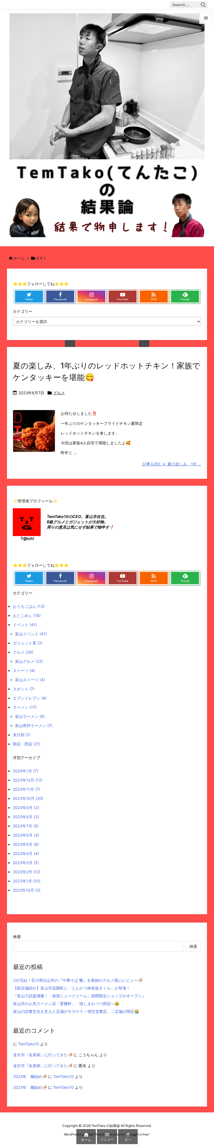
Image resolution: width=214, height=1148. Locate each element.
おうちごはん (29, 606)
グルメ (59, 392)
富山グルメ (29, 661)
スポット (24, 688)
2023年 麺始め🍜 (30, 1076)
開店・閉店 (26, 744)
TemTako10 (28, 1044)
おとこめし (27, 615)
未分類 (21, 734)
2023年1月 (26, 881)
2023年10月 (28, 798)
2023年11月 (26, 789)
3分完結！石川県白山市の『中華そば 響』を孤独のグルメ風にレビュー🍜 (77, 980)
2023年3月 (26, 862)
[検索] (203, 4)
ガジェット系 (27, 643)
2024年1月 (25, 770)
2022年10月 (26, 890)
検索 (17, 936)
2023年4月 (26, 853)
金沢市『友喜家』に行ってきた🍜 (42, 1054)
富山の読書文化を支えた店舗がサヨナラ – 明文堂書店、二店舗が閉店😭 (76, 1011)
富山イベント (31, 633)
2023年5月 (26, 844)
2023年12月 (27, 780)
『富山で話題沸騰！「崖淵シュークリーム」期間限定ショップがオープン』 (79, 995)
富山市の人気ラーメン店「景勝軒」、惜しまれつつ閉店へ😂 (66, 1003)
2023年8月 (26, 816)
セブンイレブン (30, 698)
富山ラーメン (30, 716)
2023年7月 (26, 826)
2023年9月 (26, 807)
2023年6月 (26, 835)
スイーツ (24, 670)
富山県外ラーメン (33, 725)
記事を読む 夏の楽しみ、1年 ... (171, 464)
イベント (25, 624)
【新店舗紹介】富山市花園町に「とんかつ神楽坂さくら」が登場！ (71, 988)
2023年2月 (26, 871)
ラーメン (25, 707)
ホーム (18, 258)
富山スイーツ (30, 679)
